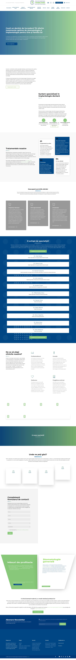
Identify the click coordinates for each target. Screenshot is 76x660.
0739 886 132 (21, 2)
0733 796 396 (12, 2)
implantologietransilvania (40, 608)
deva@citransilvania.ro (29, 477)
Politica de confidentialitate (24, 645)
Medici (20, 643)
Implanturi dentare (36, 644)
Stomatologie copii (36, 649)
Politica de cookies (23, 647)
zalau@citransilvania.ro (46, 478)
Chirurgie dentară (35, 645)
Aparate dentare (35, 647)
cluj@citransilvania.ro (13, 477)
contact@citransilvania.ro (62, 473)
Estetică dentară (35, 648)
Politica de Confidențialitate (22, 529)
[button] (11, 44)
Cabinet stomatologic (36, 643)
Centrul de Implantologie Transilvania (55, 607)
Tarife (20, 644)
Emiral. (28, 656)
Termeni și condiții (23, 648)
